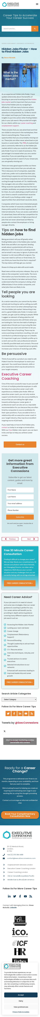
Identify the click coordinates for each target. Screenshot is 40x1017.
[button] (37, 4)
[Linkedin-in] (20, 713)
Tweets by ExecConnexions (20, 741)
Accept (21, 995)
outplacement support (10, 126)
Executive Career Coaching (17, 376)
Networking (29, 43)
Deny (21, 1001)
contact (4, 427)
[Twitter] (8, 713)
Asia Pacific (29, 876)
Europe (22, 876)
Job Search (20, 43)
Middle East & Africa (15, 880)
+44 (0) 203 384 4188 (15, 855)
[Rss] (31, 713)
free (10, 430)
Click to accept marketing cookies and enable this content (20, 741)
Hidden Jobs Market (9, 43)
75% (24, 143)
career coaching (27, 123)
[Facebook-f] (14, 713)
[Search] (34, 29)
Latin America (28, 880)
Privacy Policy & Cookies (21, 1012)
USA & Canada (13, 876)
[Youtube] (26, 713)
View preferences (21, 1007)
